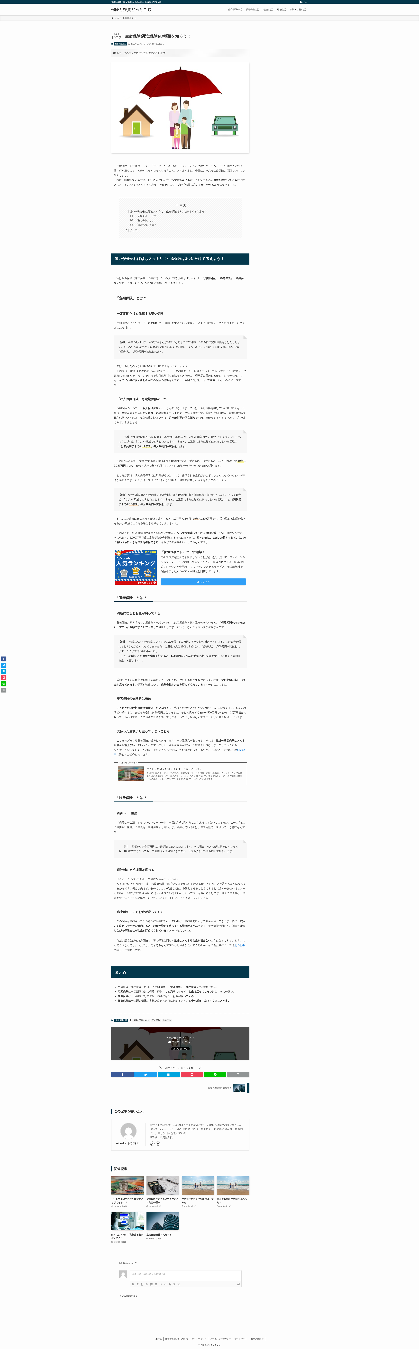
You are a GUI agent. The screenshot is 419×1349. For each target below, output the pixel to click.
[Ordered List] (151, 1284)
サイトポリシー (199, 1339)
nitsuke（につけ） (128, 1143)
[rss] (301, 2)
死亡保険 (156, 1020)
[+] (178, 1284)
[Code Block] (165, 1284)
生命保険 (167, 1020)
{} (174, 1284)
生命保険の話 (120, 44)
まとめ (133, 230)
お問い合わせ (257, 1339)
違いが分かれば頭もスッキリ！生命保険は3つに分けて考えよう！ (168, 211)
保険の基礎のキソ (141, 1020)
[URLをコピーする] (238, 1074)
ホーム (158, 1339)
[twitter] (158, 1144)
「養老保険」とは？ (146, 220)
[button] (122, 1074)
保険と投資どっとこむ (131, 9)
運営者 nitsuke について (176, 1339)
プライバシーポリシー (220, 1339)
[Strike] (147, 1284)
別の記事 (239, 945)
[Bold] (133, 1284)
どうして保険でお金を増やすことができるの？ (174, 768)
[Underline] (142, 1284)
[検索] (305, 2)
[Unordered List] (156, 1284)
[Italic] (137, 1284)
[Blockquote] (160, 1284)
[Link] (169, 1284)
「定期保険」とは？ (146, 216)
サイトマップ (241, 1339)
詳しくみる (203, 581)
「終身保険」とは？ (146, 224)
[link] (152, 1144)
